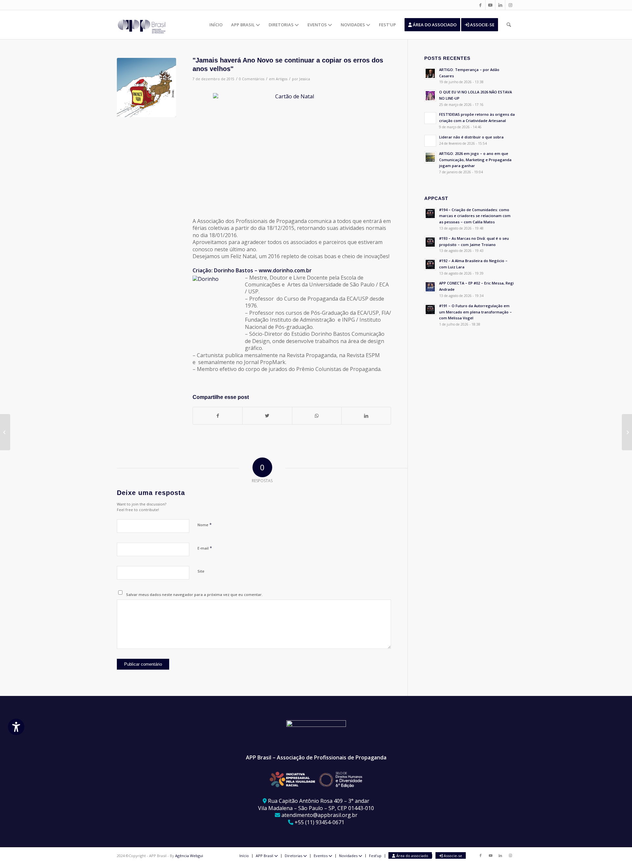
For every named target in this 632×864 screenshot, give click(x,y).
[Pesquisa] (508, 24)
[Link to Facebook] (480, 5)
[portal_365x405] (146, 87)
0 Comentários (251, 79)
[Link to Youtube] (490, 5)
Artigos (281, 79)
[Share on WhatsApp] (316, 415)
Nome (205, 525)
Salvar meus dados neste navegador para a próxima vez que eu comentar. (194, 594)
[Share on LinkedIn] (366, 415)
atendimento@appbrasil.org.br (319, 815)
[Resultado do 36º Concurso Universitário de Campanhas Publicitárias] (627, 432)
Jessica (304, 79)
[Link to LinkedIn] (500, 5)
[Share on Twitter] (267, 415)
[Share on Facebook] (217, 415)
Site (201, 571)
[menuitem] (216, 24)
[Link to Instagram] (510, 5)
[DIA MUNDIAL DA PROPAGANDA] (5, 432)
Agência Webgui (189, 855)
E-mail (205, 548)
